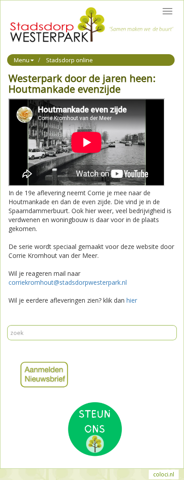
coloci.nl (163, 474)
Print (15, 320)
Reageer (53, 320)
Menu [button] (21, 60)
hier (131, 300)
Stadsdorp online (69, 60)
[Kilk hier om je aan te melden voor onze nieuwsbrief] (92, 375)
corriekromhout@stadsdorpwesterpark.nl (67, 282)
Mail (31, 320)
